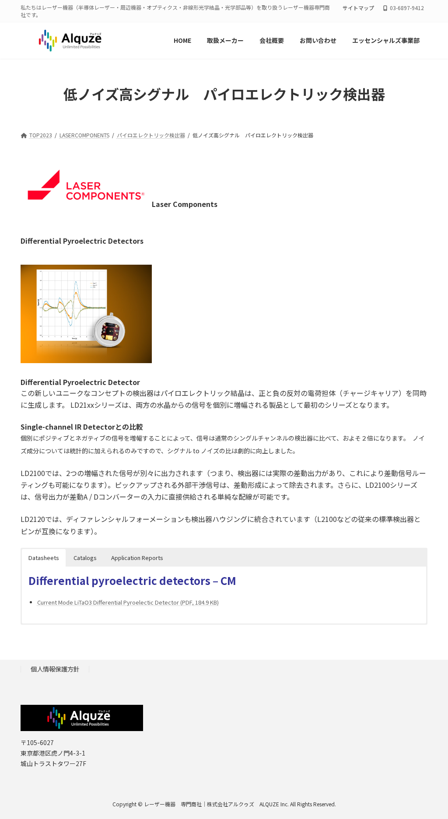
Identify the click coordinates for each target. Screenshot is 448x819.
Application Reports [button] (137, 557)
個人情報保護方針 (55, 669)
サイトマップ (358, 7)
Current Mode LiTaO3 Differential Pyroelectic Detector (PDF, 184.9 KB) (128, 602)
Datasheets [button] (43, 557)
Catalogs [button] (85, 557)
